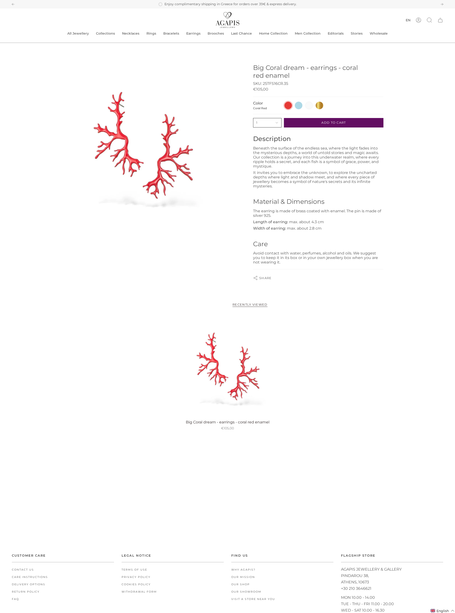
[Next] (442, 4)
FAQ (15, 599)
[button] (429, 20)
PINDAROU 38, (355, 575)
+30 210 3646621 (356, 588)
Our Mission (243, 577)
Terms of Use (134, 569)
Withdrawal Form (139, 591)
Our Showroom (246, 591)
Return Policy (26, 591)
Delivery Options (28, 584)
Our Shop (240, 584)
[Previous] (13, 4)
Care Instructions (30, 577)
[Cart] (440, 20)
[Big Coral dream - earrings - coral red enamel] (228, 366)
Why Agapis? (243, 569)
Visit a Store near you (253, 599)
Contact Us (23, 569)
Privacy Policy (136, 577)
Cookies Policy (136, 584)
